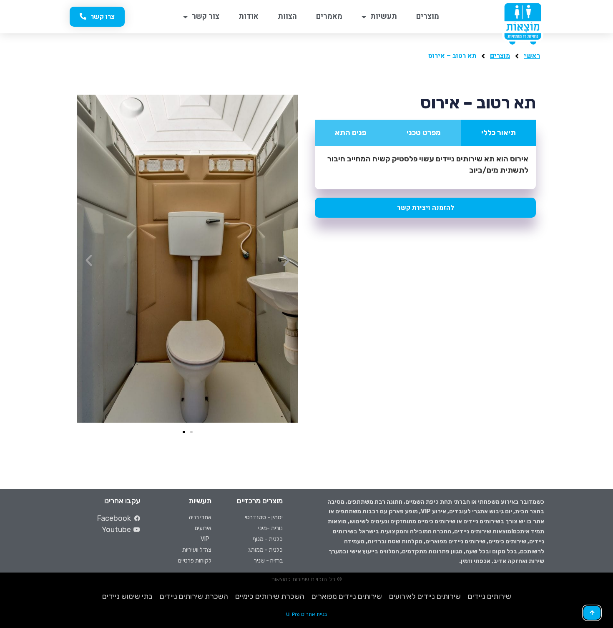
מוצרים (427, 16)
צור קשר (205, 16)
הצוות (287, 16)
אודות (249, 16)
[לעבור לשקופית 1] (184, 432)
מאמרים (329, 16)
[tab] (498, 133)
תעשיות (383, 16)
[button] (88, 260)
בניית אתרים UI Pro (306, 614)
